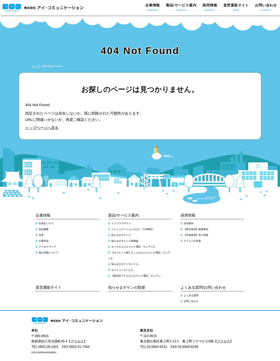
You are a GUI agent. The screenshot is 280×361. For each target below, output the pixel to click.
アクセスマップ (47, 246)
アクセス (77, 341)
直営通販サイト (236, 7)
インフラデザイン (121, 223)
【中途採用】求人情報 (196, 235)
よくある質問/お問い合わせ (203, 287)
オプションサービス (122, 270)
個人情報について (48, 252)
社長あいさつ (46, 223)
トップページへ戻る (41, 128)
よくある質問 (191, 295)
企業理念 (44, 241)
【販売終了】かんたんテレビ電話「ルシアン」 (137, 275)
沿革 (41, 235)
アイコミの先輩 (192, 241)
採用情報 (210, 7)
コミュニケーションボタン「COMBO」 (133, 229)
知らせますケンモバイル (124, 264)
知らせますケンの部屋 (126, 287)
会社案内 (188, 223)
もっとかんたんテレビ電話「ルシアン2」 (134, 246)
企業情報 (152, 7)
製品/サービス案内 (181, 7)
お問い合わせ (266, 7)
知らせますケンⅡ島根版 (124, 241)
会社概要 (44, 229)
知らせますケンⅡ (121, 235)
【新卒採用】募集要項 (196, 229)
